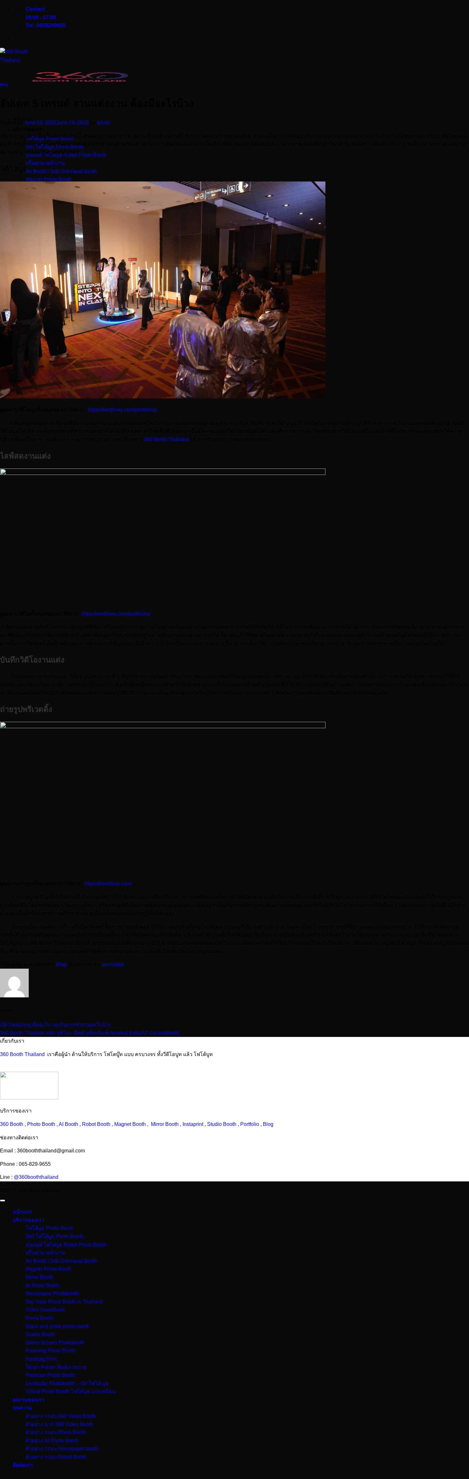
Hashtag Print (41, 1359)
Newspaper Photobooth (52, 1293)
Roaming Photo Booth (51, 1350)
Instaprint (192, 1124)
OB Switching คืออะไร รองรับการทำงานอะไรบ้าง (55, 1024)
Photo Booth (41, 1124)
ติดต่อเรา (23, 1465)
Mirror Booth (165, 1124)
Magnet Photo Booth (49, 179)
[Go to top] (2, 1201)
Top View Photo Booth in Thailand (64, 1302)
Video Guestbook (45, 1310)
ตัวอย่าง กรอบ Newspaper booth (62, 1448)
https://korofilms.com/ (108, 883)
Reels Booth (40, 1318)
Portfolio (249, 1124)
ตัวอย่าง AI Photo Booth (52, 1440)
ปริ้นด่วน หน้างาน (45, 163)
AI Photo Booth (43, 1285)
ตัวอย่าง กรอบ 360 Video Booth (61, 1416)
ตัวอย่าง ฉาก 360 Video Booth (59, 1424)
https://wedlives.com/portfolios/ (122, 409)
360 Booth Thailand (166, 439)
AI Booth (68, 1124)
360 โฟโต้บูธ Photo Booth (55, 1236)
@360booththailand (36, 1177)
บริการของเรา (28, 129)
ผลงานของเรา (28, 1399)
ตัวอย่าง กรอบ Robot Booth (56, 1457)
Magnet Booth (130, 1124)
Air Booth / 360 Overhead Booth (61, 171)
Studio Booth (221, 1124)
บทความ (22, 1407)
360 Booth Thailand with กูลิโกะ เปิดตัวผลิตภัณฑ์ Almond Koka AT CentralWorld (89, 1033)
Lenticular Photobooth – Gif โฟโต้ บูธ (67, 1383)
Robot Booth (96, 1124)
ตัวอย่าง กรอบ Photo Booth (56, 1432)
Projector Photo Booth (50, 1375)
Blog (4, 84)
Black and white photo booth (58, 1326)
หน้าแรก (22, 1212)
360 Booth (11, 1124)
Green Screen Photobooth (55, 1342)
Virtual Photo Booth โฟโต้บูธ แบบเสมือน (70, 1391)
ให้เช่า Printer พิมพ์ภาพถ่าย (56, 1367)
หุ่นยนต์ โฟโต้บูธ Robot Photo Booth (66, 1244)
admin (104, 122)
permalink (113, 964)
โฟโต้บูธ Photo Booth (50, 1228)
